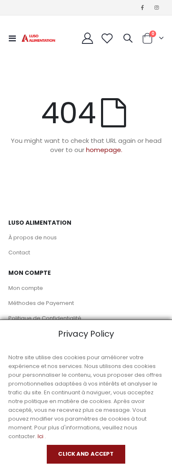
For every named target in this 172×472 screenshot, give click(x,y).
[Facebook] (142, 7)
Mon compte (25, 288)
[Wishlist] (107, 38)
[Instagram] (157, 7)
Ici (40, 436)
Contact (19, 252)
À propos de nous (32, 237)
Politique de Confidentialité (44, 318)
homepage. (104, 149)
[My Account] (87, 38)
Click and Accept (86, 454)
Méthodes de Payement (41, 303)
